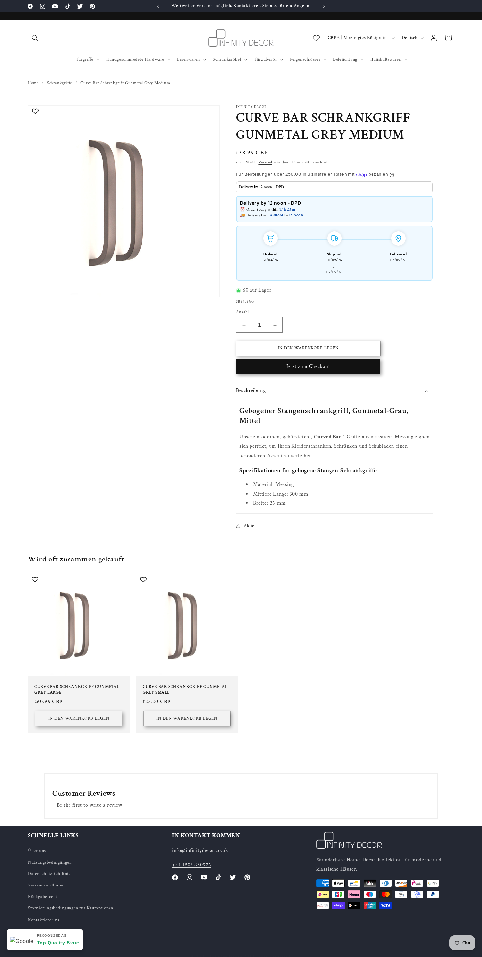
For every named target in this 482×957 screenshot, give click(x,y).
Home (33, 83)
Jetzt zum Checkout (308, 367)
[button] (35, 38)
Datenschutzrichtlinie (49, 874)
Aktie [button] (249, 526)
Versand (265, 162)
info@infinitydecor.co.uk (200, 850)
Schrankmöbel (227, 59)
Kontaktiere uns (43, 920)
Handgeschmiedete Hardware (135, 59)
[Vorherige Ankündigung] (158, 6)
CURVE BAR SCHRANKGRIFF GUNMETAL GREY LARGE (76, 689)
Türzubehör (265, 59)
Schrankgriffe (59, 83)
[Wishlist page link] (316, 38)
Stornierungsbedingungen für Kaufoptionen (70, 908)
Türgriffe (84, 59)
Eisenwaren (188, 59)
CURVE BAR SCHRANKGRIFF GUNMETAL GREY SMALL (185, 689)
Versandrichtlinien (46, 885)
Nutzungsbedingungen (49, 862)
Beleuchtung (345, 59)
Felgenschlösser (305, 59)
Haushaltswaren (385, 59)
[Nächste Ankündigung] (324, 6)
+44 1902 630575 (191, 865)
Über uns (37, 850)
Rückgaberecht (42, 897)
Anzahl (242, 312)
